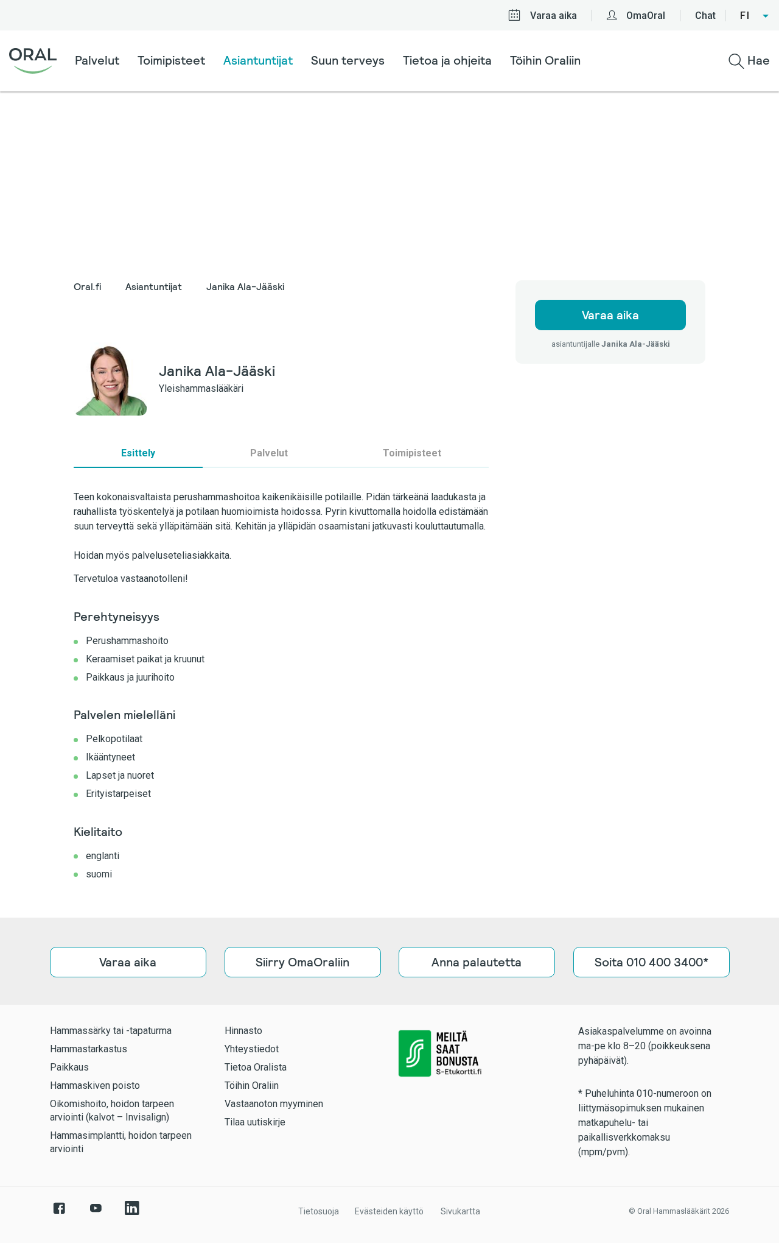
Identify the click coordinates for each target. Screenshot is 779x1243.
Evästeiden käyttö (389, 1211)
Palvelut (97, 60)
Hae (757, 60)
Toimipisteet (171, 60)
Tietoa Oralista (256, 1067)
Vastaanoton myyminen (274, 1104)
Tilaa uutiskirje (255, 1122)
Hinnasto (243, 1030)
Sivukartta (460, 1211)
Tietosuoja (318, 1211)
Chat (705, 15)
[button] (755, 16)
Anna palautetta (476, 962)
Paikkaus (69, 1067)
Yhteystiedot (252, 1049)
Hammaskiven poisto (95, 1085)
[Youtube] (95, 1214)
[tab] (138, 453)
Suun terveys (348, 60)
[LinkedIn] (132, 1214)
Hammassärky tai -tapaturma (111, 1030)
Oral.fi (87, 286)
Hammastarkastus (88, 1049)
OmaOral (645, 15)
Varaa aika (553, 15)
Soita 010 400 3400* (651, 962)
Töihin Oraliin (545, 60)
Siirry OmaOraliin (302, 962)
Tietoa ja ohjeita (447, 60)
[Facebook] (59, 1214)
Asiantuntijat (258, 60)
